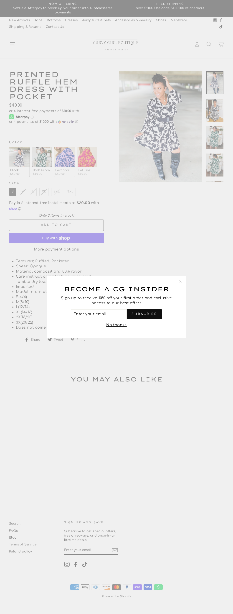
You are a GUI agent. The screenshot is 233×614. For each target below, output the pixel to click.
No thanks (116, 325)
